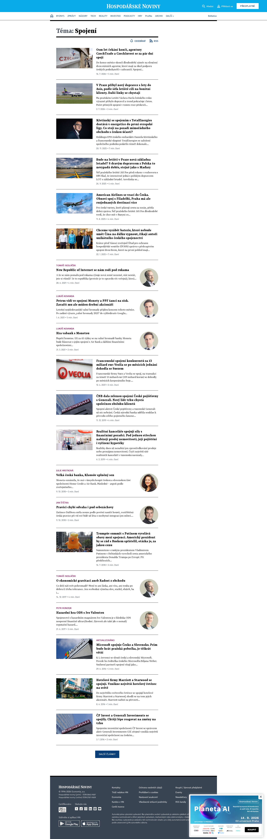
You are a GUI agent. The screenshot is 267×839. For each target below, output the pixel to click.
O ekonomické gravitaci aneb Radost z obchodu (90, 580)
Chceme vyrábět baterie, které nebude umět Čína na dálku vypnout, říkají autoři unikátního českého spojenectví (126, 234)
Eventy (179, 792)
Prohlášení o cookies (148, 792)
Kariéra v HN (118, 802)
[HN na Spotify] (95, 808)
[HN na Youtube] (99, 808)
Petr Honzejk (64, 608)
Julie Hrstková (64, 470)
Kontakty (116, 788)
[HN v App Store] (90, 823)
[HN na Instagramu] (85, 808)
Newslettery (181, 797)
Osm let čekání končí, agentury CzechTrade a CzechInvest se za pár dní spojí (124, 54)
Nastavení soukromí (148, 797)
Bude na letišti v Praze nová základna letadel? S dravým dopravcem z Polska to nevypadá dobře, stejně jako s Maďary (125, 163)
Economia (116, 797)
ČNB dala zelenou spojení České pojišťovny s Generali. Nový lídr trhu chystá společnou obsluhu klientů (127, 400)
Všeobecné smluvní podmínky (153, 802)
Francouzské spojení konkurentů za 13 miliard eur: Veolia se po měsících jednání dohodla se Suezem (126, 365)
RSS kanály (181, 802)
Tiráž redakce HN (120, 792)
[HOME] (51, 16)
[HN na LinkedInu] (90, 808)
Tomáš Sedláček (66, 265)
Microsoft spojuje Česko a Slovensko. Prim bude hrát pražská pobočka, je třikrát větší (126, 649)
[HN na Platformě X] (76, 808)
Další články (107, 754)
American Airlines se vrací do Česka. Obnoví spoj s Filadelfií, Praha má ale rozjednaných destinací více (123, 199)
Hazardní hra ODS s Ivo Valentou (80, 612)
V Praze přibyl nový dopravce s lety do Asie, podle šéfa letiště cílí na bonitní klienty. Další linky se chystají (123, 89)
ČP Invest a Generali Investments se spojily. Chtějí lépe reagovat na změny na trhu (126, 719)
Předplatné (247, 6)
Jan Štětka (62, 502)
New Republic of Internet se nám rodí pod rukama (92, 270)
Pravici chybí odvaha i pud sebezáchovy (84, 507)
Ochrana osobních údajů (150, 788)
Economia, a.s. (78, 792)
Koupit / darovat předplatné (189, 788)
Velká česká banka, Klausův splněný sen (85, 475)
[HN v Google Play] (69, 823)
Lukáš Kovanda (65, 296)
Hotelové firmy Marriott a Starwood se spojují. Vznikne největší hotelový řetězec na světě (126, 684)
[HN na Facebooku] (81, 808)
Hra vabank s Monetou (72, 333)
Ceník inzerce (118, 807)
